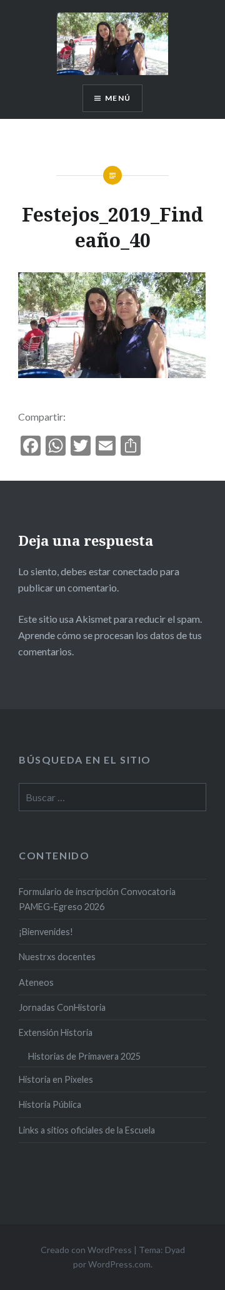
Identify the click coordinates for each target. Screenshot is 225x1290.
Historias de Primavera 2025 (84, 1056)
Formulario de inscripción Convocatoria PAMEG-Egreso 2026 (97, 898)
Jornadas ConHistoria (62, 1007)
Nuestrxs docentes (57, 956)
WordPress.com (119, 1264)
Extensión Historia (55, 1032)
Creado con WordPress (86, 1249)
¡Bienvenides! (46, 931)
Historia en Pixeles (56, 1079)
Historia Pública (50, 1104)
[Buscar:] (112, 797)
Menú (118, 98)
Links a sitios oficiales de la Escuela (87, 1130)
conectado (135, 571)
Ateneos (36, 982)
